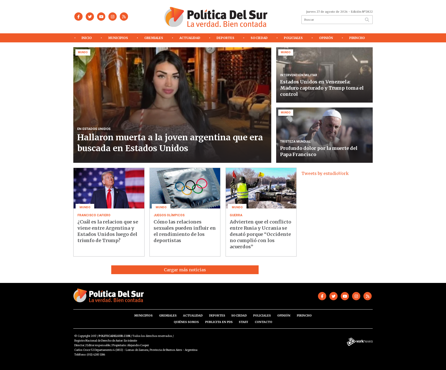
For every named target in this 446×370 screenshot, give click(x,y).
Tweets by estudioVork (325, 173)
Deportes (225, 38)
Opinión (326, 38)
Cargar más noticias (185, 269)
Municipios (118, 38)
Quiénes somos (186, 322)
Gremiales (153, 38)
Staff (243, 322)
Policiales (293, 38)
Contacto (263, 322)
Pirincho (357, 38)
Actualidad (189, 38)
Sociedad (259, 38)
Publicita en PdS (219, 322)
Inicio (87, 38)
